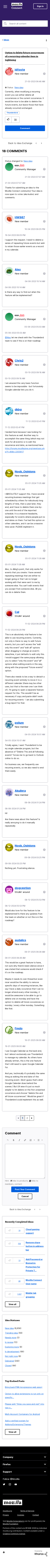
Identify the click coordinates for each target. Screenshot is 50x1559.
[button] (8, 120)
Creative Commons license (14, 1534)
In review (9, 1342)
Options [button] (46, 40)
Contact (35, 1515)
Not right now (11, 1356)
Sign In (40, 6)
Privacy (6, 1515)
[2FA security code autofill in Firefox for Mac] (36, 143)
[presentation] (8, 1140)
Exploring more (12, 1347)
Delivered (9, 1361)
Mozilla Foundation (10, 1524)
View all (12, 1304)
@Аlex (8, 337)
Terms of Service (27, 1511)
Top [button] (4, 1552)
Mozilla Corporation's (15, 1521)
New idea (19, 87)
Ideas (6, 40)
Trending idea (11, 1333)
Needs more (10, 1337)
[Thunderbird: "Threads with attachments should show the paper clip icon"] (41, 143)
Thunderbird (12, 113)
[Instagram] (10, 1484)
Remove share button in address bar (35, 1246)
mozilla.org (7, 1511)
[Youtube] (15, 1484)
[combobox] (25, 23)
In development (12, 1351)
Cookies (20, 1515)
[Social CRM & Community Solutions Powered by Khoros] (41, 1553)
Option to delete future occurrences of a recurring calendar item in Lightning (24, 56)
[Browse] (5, 6)
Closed (8, 1365)
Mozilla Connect (17, 6)
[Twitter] (4, 1484)
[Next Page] (32, 1118)
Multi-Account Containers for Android (22, 1414)
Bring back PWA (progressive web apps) (23, 1387)
